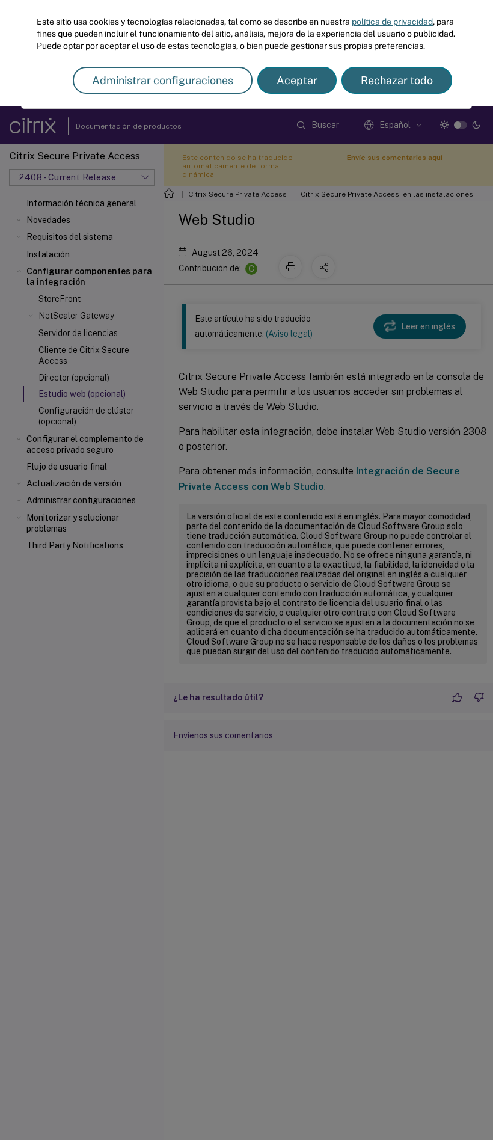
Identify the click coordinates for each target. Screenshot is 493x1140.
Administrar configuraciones (162, 80)
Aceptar (297, 80)
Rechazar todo (397, 80)
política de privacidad (392, 21)
